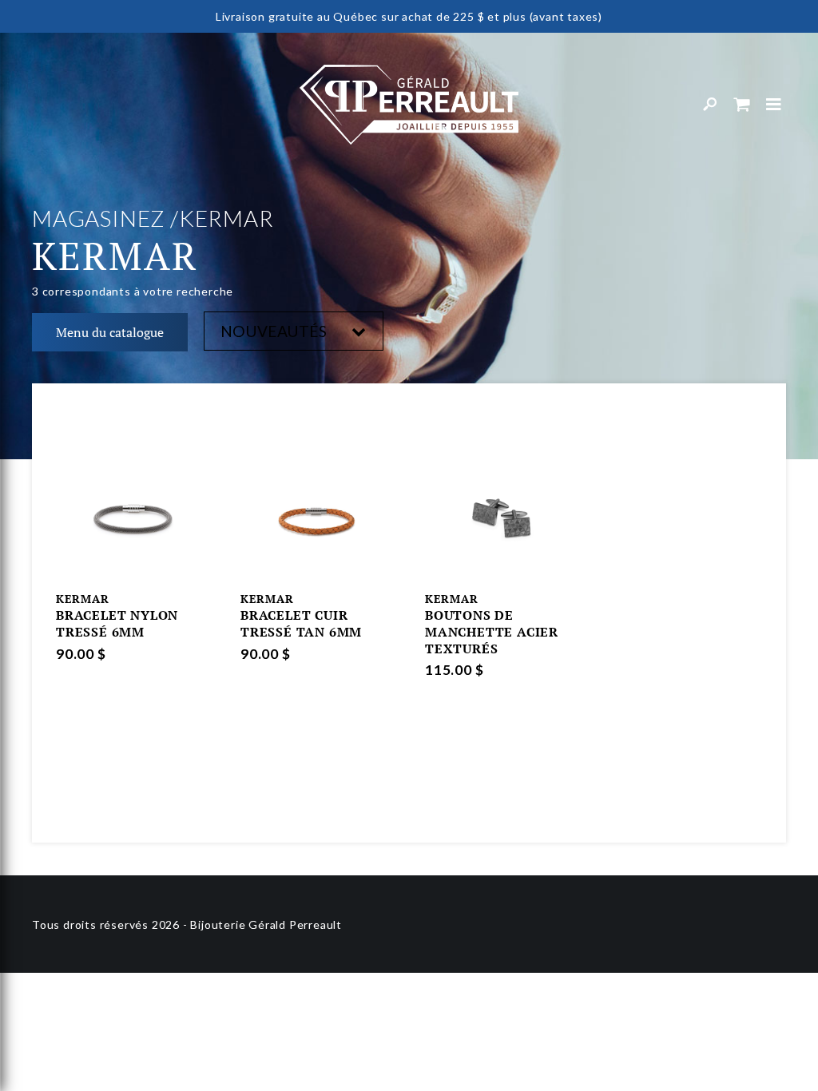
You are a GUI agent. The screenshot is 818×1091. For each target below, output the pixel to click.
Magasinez (98, 218)
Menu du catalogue (110, 332)
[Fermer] (774, 104)
